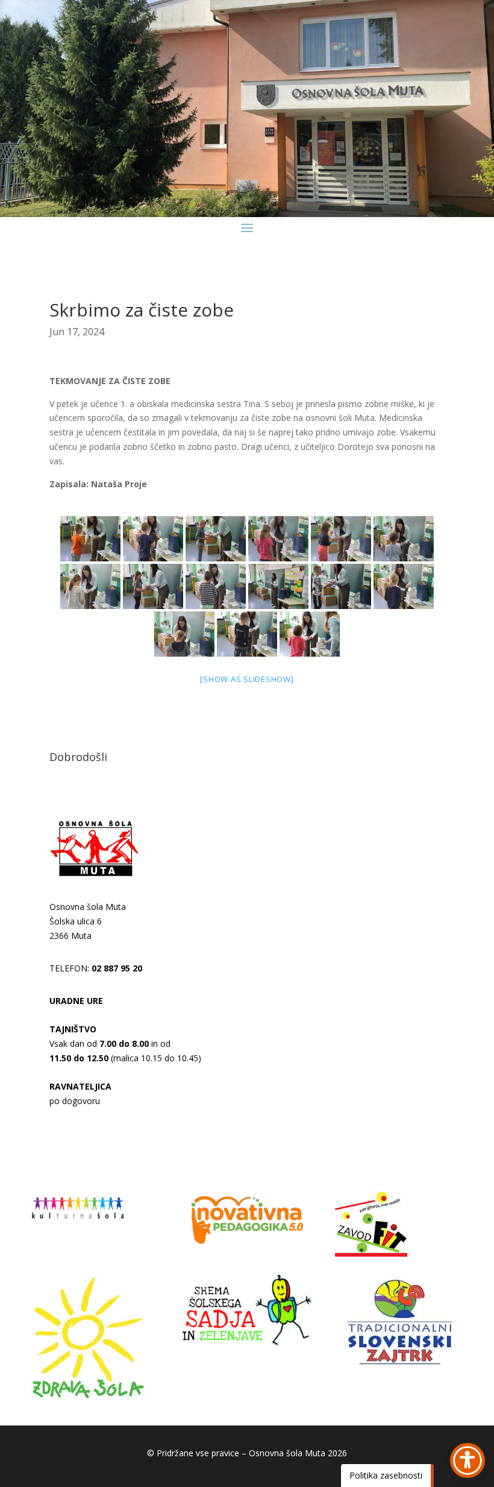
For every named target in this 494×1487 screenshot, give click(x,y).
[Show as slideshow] (246, 679)
